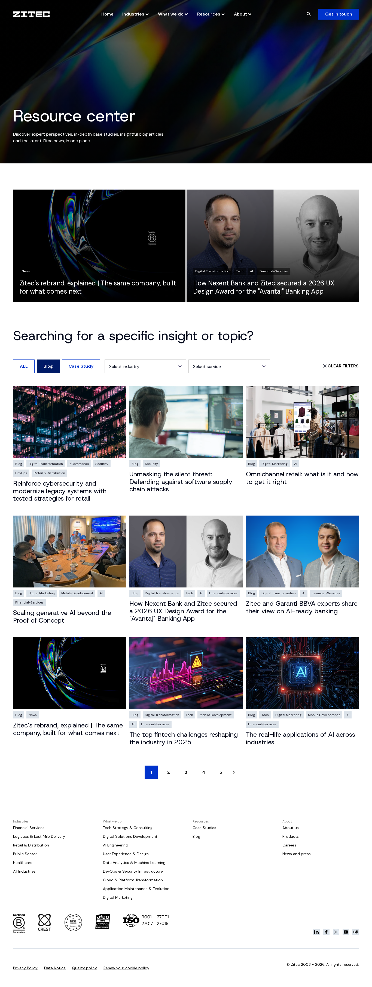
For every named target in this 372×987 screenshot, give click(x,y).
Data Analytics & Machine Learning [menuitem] (134, 862)
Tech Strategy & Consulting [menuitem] (128, 827)
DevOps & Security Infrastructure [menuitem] (133, 871)
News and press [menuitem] (296, 853)
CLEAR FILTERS (343, 366)
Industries (133, 14)
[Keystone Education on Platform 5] (355, 932)
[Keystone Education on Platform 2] (326, 932)
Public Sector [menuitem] (25, 853)
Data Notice (55, 967)
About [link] (240, 14)
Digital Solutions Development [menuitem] (130, 836)
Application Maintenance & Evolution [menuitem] (136, 888)
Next (234, 772)
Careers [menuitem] (289, 845)
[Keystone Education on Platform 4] (346, 932)
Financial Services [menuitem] (28, 827)
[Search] (309, 14)
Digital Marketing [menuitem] (118, 897)
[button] (145, 366)
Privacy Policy (25, 967)
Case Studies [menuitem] (204, 827)
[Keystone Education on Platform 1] (316, 932)
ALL (24, 366)
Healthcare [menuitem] (22, 862)
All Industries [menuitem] (24, 871)
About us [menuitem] (290, 827)
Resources (208, 14)
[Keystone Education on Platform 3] (336, 932)
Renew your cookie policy (126, 967)
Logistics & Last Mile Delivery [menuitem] (39, 836)
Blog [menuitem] (196, 836)
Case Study (81, 366)
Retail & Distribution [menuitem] (31, 845)
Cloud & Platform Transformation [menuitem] (133, 880)
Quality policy (84, 967)
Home (107, 14)
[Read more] (99, 246)
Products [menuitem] (290, 836)
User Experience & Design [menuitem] (126, 853)
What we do (171, 14)
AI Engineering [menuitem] (115, 845)
